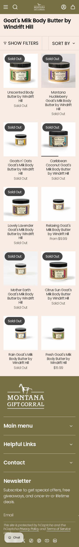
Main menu (18, 425)
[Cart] (72, 7)
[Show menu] (5, 7)
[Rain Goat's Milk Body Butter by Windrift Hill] (21, 333)
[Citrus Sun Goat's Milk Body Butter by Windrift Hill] (58, 268)
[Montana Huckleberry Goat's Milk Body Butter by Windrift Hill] (58, 71)
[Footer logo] (26, 397)
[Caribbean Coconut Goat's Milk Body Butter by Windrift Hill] (58, 139)
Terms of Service (58, 529)
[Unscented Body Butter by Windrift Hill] (21, 71)
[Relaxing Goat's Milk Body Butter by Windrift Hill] (58, 204)
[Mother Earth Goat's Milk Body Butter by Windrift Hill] (21, 268)
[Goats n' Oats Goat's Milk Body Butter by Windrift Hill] (21, 139)
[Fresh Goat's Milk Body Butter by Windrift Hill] (58, 333)
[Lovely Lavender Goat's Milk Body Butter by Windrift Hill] (21, 204)
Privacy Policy (29, 529)
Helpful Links (20, 444)
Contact (14, 462)
